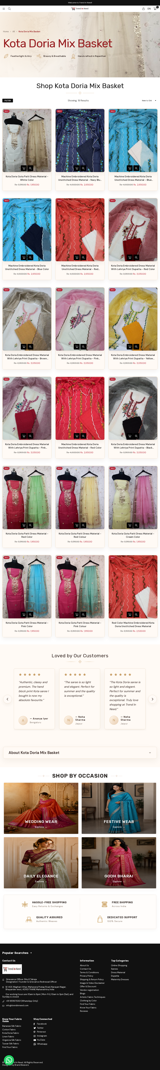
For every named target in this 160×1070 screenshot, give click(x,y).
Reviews (84, 1011)
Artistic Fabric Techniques (92, 997)
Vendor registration (89, 990)
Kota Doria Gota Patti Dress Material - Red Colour (80, 535)
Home (6, 31)
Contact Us (85, 969)
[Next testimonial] (152, 699)
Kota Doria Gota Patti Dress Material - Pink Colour (80, 624)
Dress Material (118, 972)
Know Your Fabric (88, 1007)
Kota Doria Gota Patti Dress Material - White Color (27, 178)
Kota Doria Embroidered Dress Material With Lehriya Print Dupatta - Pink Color (27, 446)
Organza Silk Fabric (11, 1040)
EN (149, 8)
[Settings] (143, 8)
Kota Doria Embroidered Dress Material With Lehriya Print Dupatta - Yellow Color (133, 357)
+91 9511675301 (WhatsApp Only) (22, 1001)
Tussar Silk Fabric (10, 1043)
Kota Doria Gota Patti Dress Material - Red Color (27, 535)
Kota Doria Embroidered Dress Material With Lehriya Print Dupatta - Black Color (133, 446)
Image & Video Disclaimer (92, 983)
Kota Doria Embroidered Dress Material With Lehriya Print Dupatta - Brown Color (27, 357)
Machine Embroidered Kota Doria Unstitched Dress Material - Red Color (80, 446)
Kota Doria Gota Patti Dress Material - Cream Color (133, 535)
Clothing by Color (88, 1000)
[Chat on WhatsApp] (9, 1060)
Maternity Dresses (120, 979)
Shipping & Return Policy (92, 979)
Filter (8, 100)
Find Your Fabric (87, 1004)
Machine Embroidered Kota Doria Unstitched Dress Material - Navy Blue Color (80, 178)
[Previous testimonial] (7, 699)
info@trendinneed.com (17, 1005)
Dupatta (115, 976)
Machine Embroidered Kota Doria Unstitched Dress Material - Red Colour (79, 267)
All (13, 31)
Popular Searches (17, 953)
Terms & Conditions (89, 972)
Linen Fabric (8, 1036)
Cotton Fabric (9, 1029)
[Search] (9, 8)
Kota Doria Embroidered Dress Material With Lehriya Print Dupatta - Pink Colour (80, 357)
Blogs (82, 993)
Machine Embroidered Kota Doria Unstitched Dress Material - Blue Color (27, 267)
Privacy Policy (86, 976)
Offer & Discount (88, 986)
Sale (6, 111)
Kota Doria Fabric (10, 1033)
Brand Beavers (22, 1065)
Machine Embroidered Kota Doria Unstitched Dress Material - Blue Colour (133, 178)
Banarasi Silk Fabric (11, 1026)
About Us (84, 965)
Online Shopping (119, 965)
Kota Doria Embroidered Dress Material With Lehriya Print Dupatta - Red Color (133, 267)
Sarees (114, 969)
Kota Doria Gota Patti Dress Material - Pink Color (27, 624)
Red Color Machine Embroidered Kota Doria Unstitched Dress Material (133, 624)
